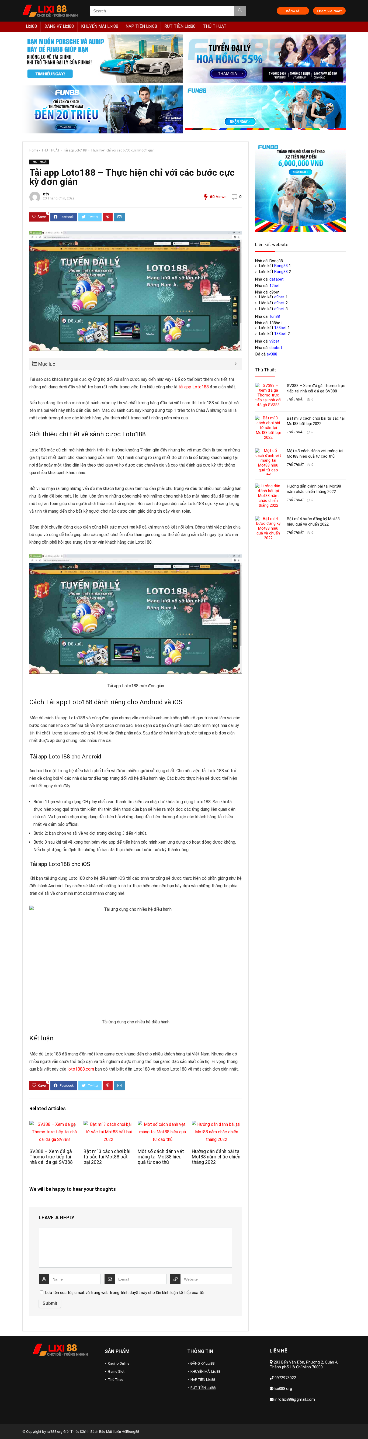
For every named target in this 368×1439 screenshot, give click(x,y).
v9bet (274, 341)
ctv (46, 193)
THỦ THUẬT (215, 26)
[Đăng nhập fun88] (265, 109)
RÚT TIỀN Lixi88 (180, 26)
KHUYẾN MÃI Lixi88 (99, 26)
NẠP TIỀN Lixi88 (141, 26)
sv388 (272, 354)
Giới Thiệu (71, 1432)
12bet (274, 285)
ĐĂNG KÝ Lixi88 (59, 26)
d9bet (279, 297)
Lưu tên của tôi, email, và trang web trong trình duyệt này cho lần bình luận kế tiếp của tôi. (125, 1292)
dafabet (276, 279)
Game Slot (116, 1371)
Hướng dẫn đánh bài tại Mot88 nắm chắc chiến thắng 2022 (216, 1157)
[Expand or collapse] (235, 364)
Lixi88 (31, 26)
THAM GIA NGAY (329, 11)
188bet (280, 327)
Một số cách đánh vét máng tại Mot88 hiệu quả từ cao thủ (161, 1157)
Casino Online (118, 1363)
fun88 (274, 316)
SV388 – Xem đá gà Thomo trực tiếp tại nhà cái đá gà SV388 (51, 1157)
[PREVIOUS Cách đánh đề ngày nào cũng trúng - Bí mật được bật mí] (5, 1425)
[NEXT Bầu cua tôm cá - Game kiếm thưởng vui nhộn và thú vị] (362, 1425)
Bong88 (281, 265)
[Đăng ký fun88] (300, 187)
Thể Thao (115, 1380)
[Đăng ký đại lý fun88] (102, 58)
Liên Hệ (120, 1432)
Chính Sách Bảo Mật (96, 1432)
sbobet (275, 347)
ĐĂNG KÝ (293, 11)
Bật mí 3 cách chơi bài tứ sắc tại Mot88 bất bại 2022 (107, 1157)
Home (33, 150)
